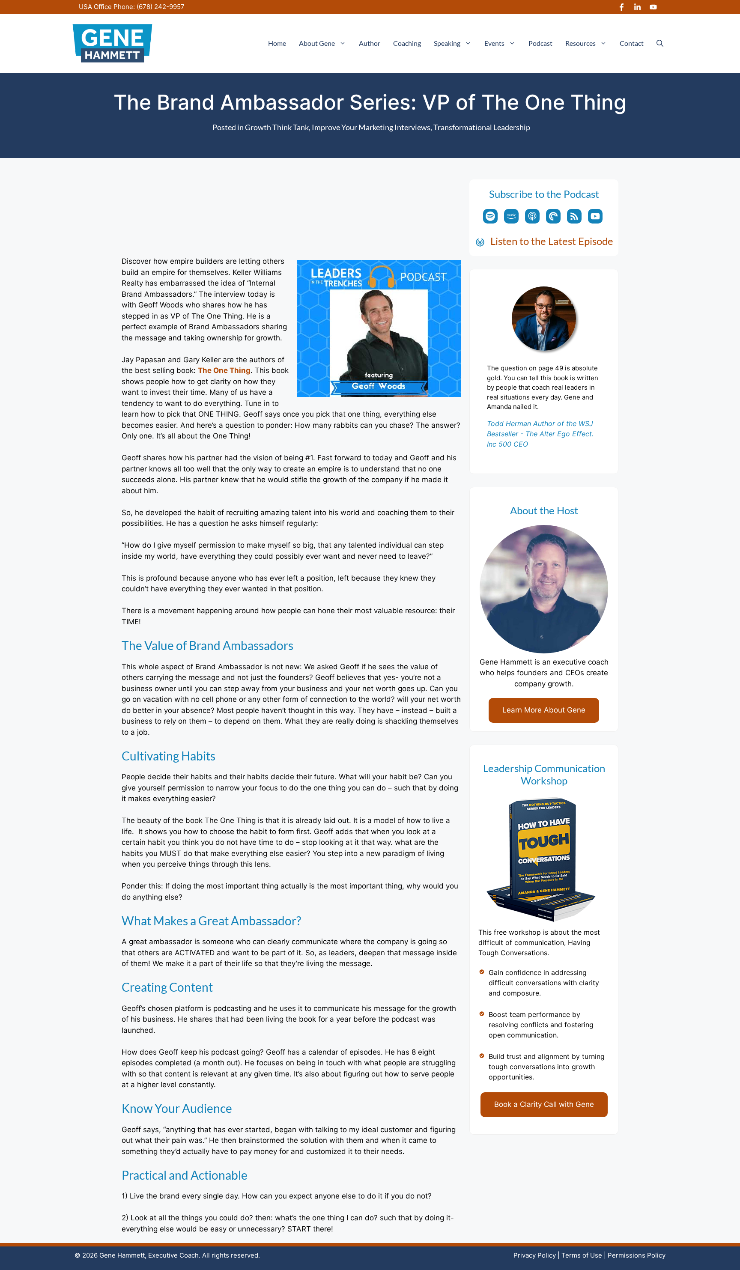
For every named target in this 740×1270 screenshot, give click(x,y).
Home (277, 43)
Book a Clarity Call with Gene (544, 1104)
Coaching (407, 43)
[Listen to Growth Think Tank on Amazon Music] (511, 216)
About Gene (317, 43)
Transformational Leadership (481, 127)
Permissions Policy (636, 1255)
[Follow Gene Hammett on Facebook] (622, 7)
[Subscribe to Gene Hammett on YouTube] (653, 7)
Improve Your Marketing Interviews (371, 127)
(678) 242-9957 (161, 7)
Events (494, 43)
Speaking (447, 43)
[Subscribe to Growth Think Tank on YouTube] (595, 216)
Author (369, 43)
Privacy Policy (534, 1255)
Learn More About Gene (543, 710)
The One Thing (224, 370)
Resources (580, 43)
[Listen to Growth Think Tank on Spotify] (490, 216)
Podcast (540, 43)
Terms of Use (581, 1255)
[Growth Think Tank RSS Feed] (574, 216)
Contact (632, 43)
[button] (660, 43)
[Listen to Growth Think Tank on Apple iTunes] (532, 216)
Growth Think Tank (277, 127)
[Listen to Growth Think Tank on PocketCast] (553, 216)
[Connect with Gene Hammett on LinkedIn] (637, 7)
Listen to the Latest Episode (551, 241)
